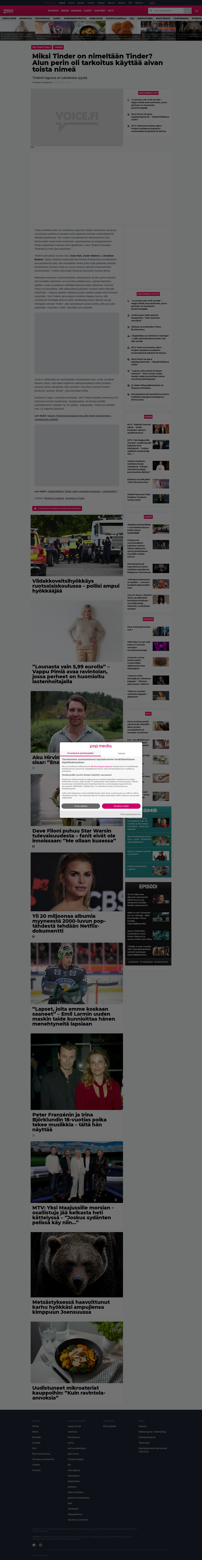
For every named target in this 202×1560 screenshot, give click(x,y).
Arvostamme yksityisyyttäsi (80, 753)
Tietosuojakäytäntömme (130, 814)
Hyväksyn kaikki (121, 806)
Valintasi (121, 753)
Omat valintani (80, 806)
